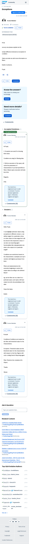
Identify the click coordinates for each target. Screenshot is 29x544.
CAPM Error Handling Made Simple (12, 422)
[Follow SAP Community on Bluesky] (13, 521)
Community (11, 2)
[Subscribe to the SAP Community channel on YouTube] (16, 521)
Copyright (7, 531)
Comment (16, 81)
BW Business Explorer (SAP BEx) (9, 34)
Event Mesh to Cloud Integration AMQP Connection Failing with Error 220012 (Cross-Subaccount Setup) (14, 432)
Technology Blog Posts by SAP (12, 462)
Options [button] (26, 12)
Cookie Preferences (7, 540)
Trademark (7, 535)
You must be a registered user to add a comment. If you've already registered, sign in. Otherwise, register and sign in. (14, 192)
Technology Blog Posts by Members (13, 424)
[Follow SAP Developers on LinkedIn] (18, 521)
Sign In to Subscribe (18, 12)
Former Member (11, 20)
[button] (16, 27)
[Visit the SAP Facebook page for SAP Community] (10, 521)
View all (4, 512)
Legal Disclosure (21, 531)
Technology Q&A (7, 6)
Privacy (7, 526)
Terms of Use (21, 526)
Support (22, 535)
